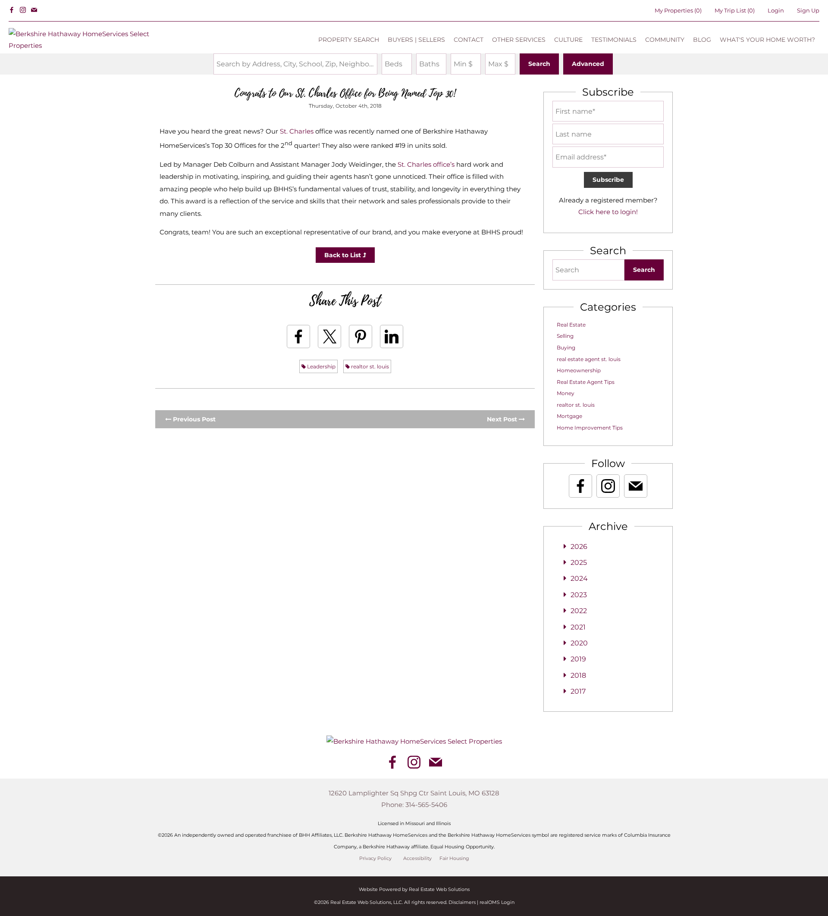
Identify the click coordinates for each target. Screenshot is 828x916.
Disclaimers (462, 902)
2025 (579, 562)
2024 (579, 578)
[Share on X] (329, 336)
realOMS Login (497, 902)
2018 (578, 675)
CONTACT (468, 40)
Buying (566, 347)
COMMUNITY (664, 40)
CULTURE (568, 40)
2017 (578, 691)
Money (565, 393)
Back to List (343, 255)
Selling (565, 336)
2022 (579, 611)
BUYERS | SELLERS (416, 40)
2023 (579, 595)
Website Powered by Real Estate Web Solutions (414, 889)
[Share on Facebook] (298, 336)
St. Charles (297, 131)
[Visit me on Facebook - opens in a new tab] (12, 10)
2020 (579, 643)
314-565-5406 (426, 805)
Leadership (321, 366)
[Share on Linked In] (391, 336)
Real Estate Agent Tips (586, 382)
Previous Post (193, 419)
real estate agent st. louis (589, 359)
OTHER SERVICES (519, 40)
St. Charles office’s (426, 164)
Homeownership (579, 370)
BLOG (702, 40)
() (678, 10)
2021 (578, 627)
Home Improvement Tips (590, 427)
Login (776, 10)
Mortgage (569, 416)
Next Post (503, 419)
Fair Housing (454, 858)
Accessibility (417, 858)
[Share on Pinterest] (360, 336)
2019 (578, 659)
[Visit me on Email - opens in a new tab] (34, 10)
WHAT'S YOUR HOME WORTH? (767, 40)
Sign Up (808, 10)
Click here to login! (608, 212)
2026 (579, 546)
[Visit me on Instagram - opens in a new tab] (23, 10)
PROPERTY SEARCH (348, 40)
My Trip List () (735, 10)
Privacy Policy (375, 858)
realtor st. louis (369, 366)
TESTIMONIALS (614, 40)
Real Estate (571, 324)
